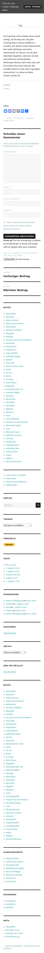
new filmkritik (12, 419)
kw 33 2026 (11, 565)
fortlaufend (11, 346)
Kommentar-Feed (14, 933)
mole (8, 415)
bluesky (9, 336)
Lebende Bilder (13, 392)
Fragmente (11, 350)
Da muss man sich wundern (18, 340)
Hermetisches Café (14, 366)
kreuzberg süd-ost (14, 389)
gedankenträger (13, 356)
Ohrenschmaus (13, 432)
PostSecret (11, 878)
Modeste (10, 412)
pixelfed (9, 907)
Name (6, 187)
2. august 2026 (12, 581)
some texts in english (16, 475)
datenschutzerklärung (16, 481)
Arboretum (11, 327)
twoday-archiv (8, 120)
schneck (9, 438)
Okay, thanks (33, 7)
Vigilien (9, 458)
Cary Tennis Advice (14, 862)
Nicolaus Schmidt (14, 875)
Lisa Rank (10, 402)
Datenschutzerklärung (14, 946)
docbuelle (10, 343)
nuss (8, 428)
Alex (8, 607)
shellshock (11, 442)
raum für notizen (14, 435)
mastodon (10, 904)
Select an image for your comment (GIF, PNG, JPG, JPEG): (20, 254)
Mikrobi (9, 409)
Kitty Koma (11, 382)
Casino (9, 118)
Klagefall (10, 386)
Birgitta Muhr (12, 858)
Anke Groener (12, 320)
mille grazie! (11, 485)
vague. (9, 455)
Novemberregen (13, 425)
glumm (9, 359)
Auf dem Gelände (14, 330)
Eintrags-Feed (12, 930)
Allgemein (30, 118)
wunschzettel (9, 633)
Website (7, 210)
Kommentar (9, 152)
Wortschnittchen (14, 461)
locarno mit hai (13, 574)
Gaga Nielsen (12, 353)
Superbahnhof (12, 445)
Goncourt (10, 363)
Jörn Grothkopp (13, 871)
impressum (11, 478)
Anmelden (10, 927)
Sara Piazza (11, 881)
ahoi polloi (11, 313)
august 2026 (11, 578)
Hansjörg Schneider (15, 868)
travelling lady (12, 448)
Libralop (9, 396)
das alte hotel (9, 672)
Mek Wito (10, 405)
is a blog (9, 379)
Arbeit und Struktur (15, 323)
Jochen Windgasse (14, 600)
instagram (10, 901)
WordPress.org (12, 936)
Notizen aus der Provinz (17, 422)
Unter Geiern (12, 451)
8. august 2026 (12, 568)
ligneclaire (10, 399)
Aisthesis (10, 317)
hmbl (8, 369)
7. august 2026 (12, 571)
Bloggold (10, 333)
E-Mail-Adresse (11, 199)
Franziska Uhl (12, 865)
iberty (8, 376)
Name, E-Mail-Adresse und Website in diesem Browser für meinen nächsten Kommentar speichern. (19, 225)
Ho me (9, 373)
